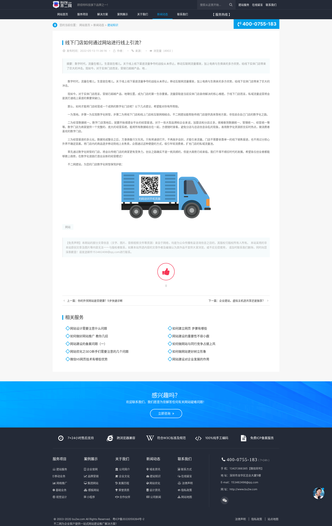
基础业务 (60, 490)
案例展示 (122, 14)
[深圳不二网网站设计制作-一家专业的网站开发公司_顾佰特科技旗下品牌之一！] (62, 4)
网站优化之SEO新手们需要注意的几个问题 (99, 351)
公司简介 (124, 469)
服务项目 (82, 14)
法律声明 (187, 483)
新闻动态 (162, 14)
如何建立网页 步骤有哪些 (189, 328)
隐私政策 (186, 490)
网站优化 (154, 483)
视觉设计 (61, 496)
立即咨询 (165, 413)
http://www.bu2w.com (243, 489)
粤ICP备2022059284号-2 (128, 519)
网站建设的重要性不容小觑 (190, 336)
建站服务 (243, 4)
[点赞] (166, 273)
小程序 (90, 496)
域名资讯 (154, 469)
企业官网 (92, 469)
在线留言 (257, 4)
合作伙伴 (124, 496)
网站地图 (186, 496)
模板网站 (93, 490)
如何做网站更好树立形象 (189, 351)
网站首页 (62, 14)
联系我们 (271, 4)
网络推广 (61, 483)
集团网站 (92, 483)
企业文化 (124, 476)
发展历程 (123, 483)
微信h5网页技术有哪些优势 (89, 359)
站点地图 (273, 519)
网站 (68, 227)
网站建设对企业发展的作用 (190, 359)
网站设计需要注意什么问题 (88, 328)
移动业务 (59, 476)
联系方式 (186, 469)
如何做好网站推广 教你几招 (89, 336)
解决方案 (102, 14)
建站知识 (112, 25)
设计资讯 (154, 490)
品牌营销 (93, 476)
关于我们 (142, 14)
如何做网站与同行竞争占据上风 (193, 344)
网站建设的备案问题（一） (88, 344)
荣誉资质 (123, 490)
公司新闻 (155, 496)
